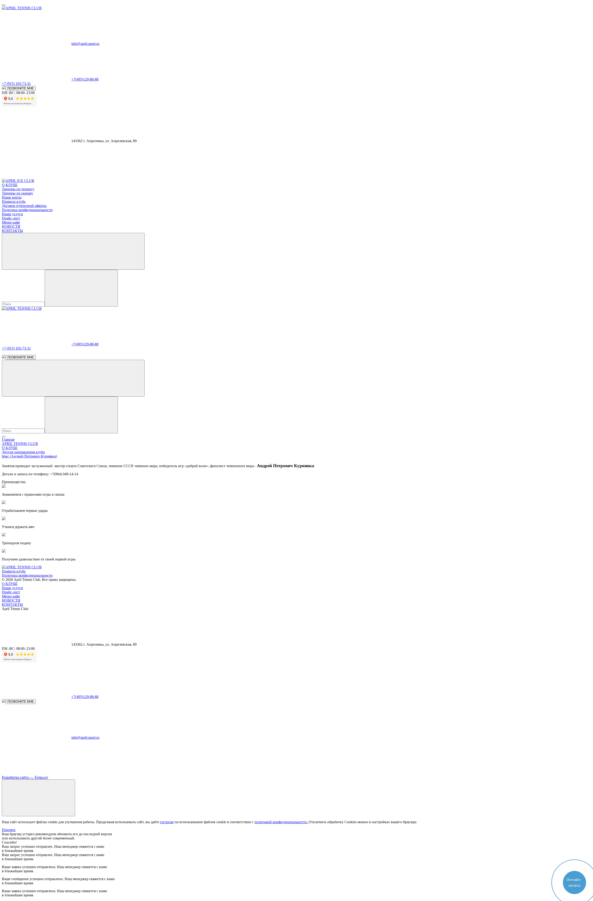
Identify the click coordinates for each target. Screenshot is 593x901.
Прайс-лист (11, 218)
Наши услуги (12, 214)
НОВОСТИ (11, 226)
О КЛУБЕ (10, 584)
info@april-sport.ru (85, 44)
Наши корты (12, 197)
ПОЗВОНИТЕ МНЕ (20, 88)
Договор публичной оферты (24, 206)
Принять (9, 830)
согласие (167, 822)
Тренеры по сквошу (17, 193)
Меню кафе (11, 222)
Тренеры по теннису (18, 189)
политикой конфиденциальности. (282, 822)
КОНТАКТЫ (12, 231)
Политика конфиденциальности (27, 210)
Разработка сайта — (25, 777)
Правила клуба (13, 201)
